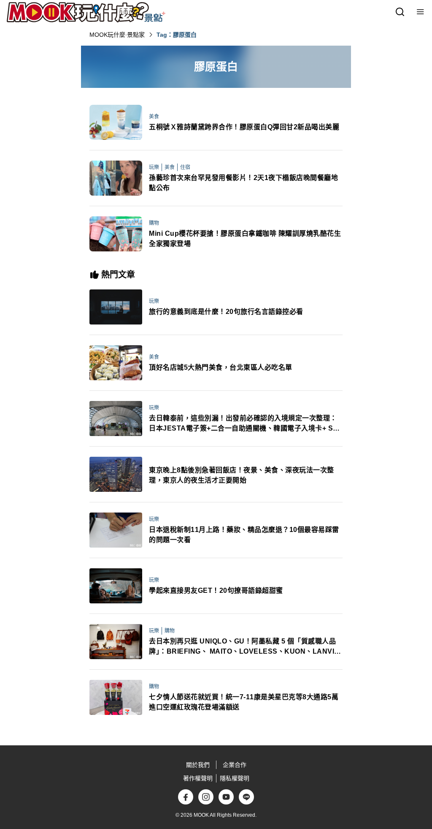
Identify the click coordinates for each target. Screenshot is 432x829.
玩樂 (154, 167)
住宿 (185, 167)
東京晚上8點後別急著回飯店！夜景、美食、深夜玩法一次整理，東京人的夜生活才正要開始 (241, 475)
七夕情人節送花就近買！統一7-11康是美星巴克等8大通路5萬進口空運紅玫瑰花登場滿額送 (243, 702)
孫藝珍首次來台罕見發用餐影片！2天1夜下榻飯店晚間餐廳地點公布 (243, 182)
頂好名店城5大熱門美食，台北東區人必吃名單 (220, 367)
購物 (154, 223)
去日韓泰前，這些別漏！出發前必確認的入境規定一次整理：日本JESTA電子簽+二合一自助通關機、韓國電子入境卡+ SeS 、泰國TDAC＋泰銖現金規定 (245, 424)
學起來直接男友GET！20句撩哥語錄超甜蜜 (216, 590)
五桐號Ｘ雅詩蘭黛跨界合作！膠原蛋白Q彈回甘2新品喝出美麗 (244, 127)
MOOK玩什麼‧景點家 (117, 34)
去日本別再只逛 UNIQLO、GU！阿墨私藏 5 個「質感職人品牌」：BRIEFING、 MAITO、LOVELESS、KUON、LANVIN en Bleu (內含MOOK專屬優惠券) (244, 647)
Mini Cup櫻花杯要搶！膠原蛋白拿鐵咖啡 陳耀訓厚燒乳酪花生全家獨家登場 (245, 238)
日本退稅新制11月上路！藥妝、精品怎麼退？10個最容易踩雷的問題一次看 (244, 534)
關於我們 (198, 764)
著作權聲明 (198, 778)
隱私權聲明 (234, 778)
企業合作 (234, 764)
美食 (154, 117)
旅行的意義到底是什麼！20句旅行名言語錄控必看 (226, 311)
